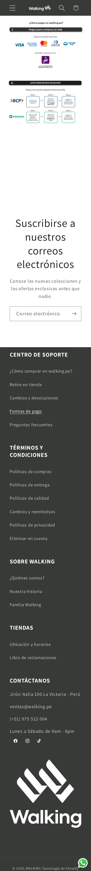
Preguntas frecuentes (31, 424)
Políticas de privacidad (32, 525)
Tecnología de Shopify (60, 868)
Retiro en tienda (26, 384)
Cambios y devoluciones (34, 398)
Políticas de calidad (29, 498)
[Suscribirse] (74, 313)
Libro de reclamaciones (33, 657)
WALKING (33, 868)
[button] (12, 8)
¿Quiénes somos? (27, 578)
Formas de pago (26, 411)
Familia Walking (25, 604)
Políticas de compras (31, 471)
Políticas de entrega (30, 485)
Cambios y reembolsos (32, 511)
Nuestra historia (26, 591)
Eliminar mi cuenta (29, 538)
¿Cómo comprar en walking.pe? (41, 371)
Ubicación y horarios (30, 644)
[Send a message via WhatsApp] (83, 863)
